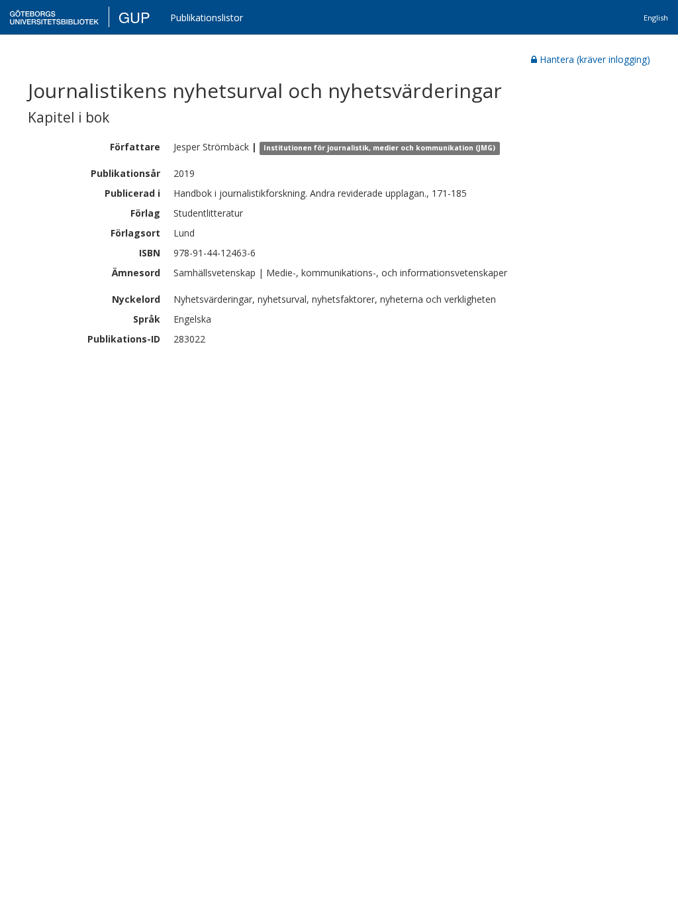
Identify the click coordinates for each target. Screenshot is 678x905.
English (656, 18)
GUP (134, 17)
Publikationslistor (206, 17)
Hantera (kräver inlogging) (595, 59)
